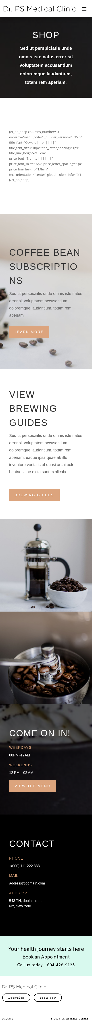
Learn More (29, 332)
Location (16, 998)
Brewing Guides (34, 495)
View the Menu (32, 786)
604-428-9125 (61, 965)
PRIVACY (7, 1018)
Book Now (48, 998)
